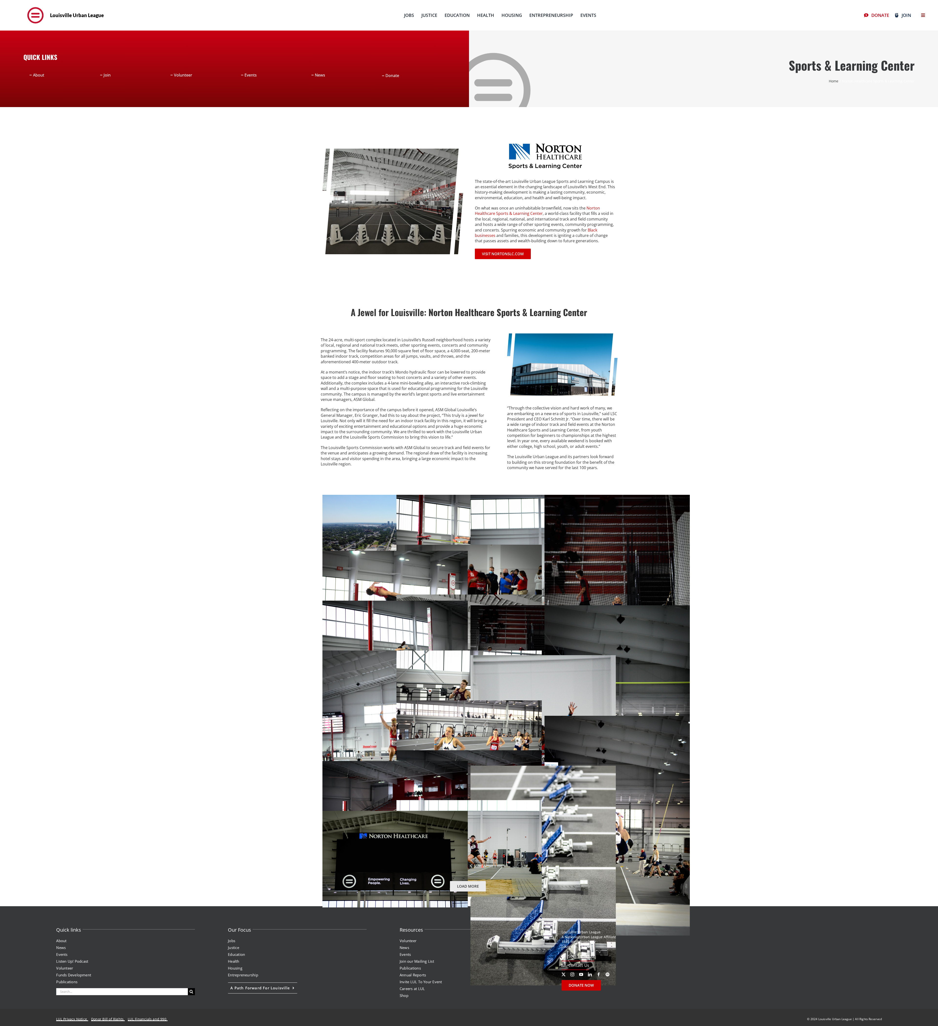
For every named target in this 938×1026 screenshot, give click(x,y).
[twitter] (563, 974)
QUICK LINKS (40, 57)
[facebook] (599, 974)
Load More (468, 886)
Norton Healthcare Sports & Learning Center (537, 210)
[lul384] (35, 6)
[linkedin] (590, 974)
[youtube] (581, 974)
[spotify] (607, 974)
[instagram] (572, 974)
